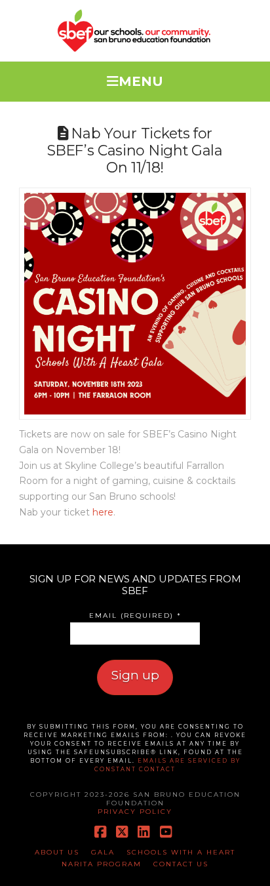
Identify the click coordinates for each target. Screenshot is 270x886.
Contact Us (180, 864)
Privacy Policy (135, 811)
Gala (103, 852)
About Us (57, 852)
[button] (135, 78)
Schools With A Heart (180, 852)
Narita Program (102, 864)
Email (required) (135, 615)
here (102, 512)
